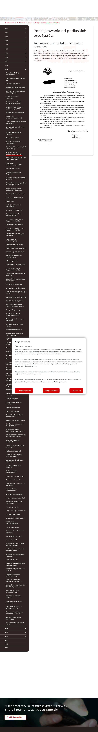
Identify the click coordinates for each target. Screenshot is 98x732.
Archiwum (22, 22)
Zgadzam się (76, 390)
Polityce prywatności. (60, 382)
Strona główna (11, 22)
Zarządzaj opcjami (24, 390)
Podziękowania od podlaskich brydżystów (47, 22)
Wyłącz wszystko (51, 390)
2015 (30, 22)
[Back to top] (94, 728)
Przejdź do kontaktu (14, 717)
